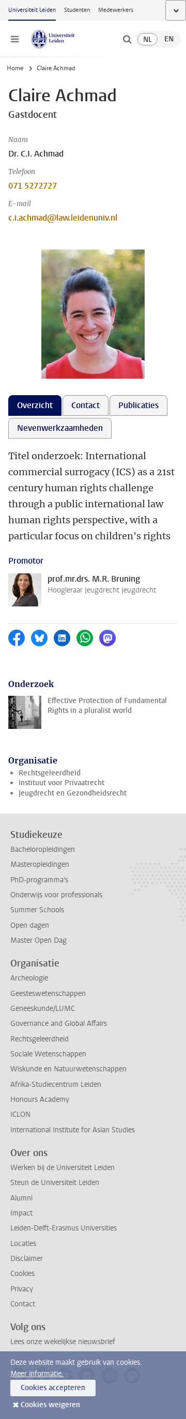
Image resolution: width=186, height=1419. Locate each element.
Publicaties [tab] (138, 405)
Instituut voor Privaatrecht (61, 783)
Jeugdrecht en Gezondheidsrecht (73, 793)
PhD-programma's (39, 880)
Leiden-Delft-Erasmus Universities (63, 1228)
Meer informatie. (37, 1374)
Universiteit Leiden (32, 10)
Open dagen (29, 925)
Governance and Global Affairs (58, 1023)
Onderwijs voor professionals (56, 895)
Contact (22, 1304)
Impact (21, 1213)
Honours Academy (39, 1099)
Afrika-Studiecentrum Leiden (55, 1084)
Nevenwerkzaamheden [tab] (60, 428)
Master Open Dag (38, 940)
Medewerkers (115, 10)
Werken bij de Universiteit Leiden (62, 1168)
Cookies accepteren (53, 1388)
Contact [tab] (85, 405)
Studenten (77, 10)
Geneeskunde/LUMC (42, 1008)
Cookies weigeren (50, 1405)
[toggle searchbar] (127, 39)
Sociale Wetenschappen (48, 1054)
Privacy (21, 1289)
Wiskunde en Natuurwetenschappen (68, 1069)
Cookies (22, 1273)
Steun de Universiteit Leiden (54, 1183)
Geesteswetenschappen (48, 994)
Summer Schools (37, 910)
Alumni (21, 1198)
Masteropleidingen (39, 864)
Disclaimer (26, 1259)
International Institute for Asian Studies (72, 1130)
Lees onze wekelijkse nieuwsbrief (62, 1342)
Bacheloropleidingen (42, 849)
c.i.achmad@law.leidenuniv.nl (62, 217)
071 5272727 (32, 185)
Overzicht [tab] (35, 405)
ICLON (20, 1114)
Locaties (23, 1244)
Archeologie (29, 978)
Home (15, 68)
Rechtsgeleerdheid (50, 773)
